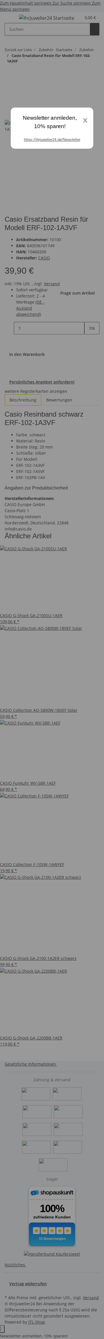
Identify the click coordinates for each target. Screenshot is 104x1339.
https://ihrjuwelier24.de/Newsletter (52, 139)
